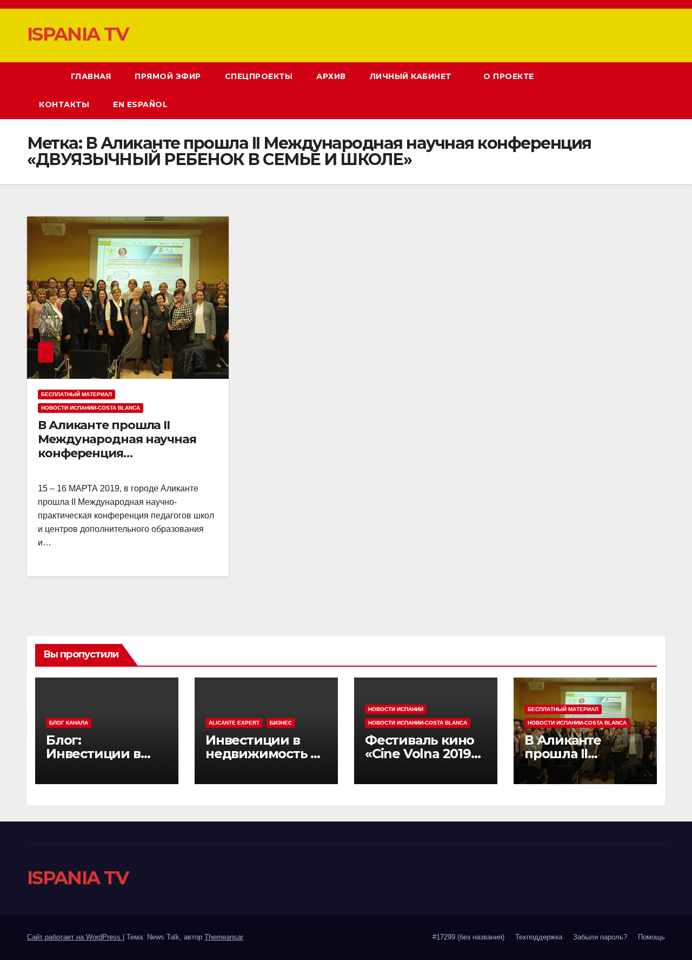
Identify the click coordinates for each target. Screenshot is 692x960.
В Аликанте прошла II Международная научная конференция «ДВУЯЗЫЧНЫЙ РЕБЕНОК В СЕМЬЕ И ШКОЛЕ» (122, 454)
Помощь (651, 937)
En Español (140, 104)
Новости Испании (395, 709)
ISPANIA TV (77, 34)
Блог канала (68, 723)
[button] (637, 90)
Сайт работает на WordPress (75, 937)
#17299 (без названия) (468, 937)
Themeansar (223, 937)
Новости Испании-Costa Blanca (90, 408)
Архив (331, 76)
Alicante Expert (234, 723)
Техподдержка (538, 937)
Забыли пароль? (600, 937)
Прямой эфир (168, 76)
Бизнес (281, 723)
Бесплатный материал (76, 394)
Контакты (64, 104)
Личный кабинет (412, 76)
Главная (91, 76)
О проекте (509, 76)
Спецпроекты (259, 76)
